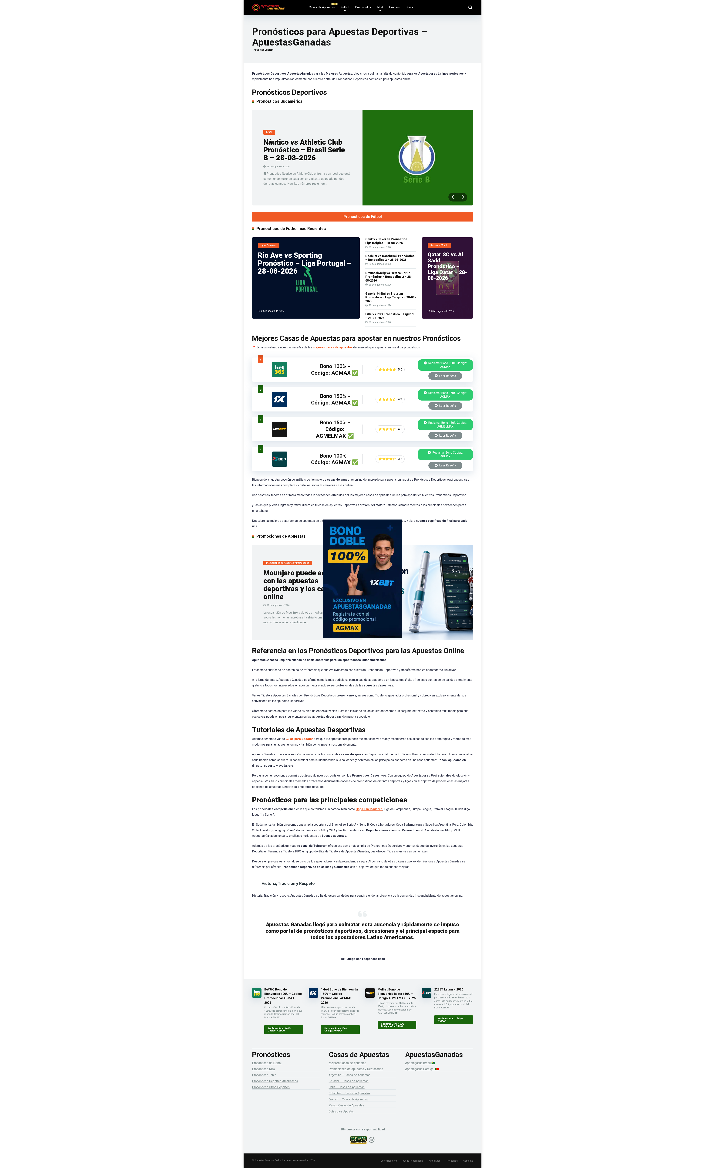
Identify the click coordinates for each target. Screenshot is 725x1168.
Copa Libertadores (369, 809)
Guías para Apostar (299, 739)
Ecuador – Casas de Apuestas (349, 1081)
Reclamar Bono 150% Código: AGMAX (447, 394)
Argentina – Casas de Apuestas (349, 1075)
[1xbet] (362, 584)
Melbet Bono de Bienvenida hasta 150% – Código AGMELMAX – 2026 (397, 994)
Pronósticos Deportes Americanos (275, 1081)
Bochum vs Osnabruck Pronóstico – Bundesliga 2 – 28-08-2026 (390, 258)
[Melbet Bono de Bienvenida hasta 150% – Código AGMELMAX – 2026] (279, 436)
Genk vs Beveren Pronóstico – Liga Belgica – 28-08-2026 (387, 241)
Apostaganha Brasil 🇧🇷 (420, 1063)
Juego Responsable (413, 1161)
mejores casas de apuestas (332, 347)
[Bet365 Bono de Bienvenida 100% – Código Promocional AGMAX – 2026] (279, 376)
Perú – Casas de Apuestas (346, 1105)
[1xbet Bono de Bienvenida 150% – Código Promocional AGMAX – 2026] (279, 406)
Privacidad (452, 1161)
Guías (409, 7)
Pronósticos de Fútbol (362, 216)
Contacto (468, 1161)
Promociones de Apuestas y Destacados (356, 1069)
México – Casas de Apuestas (348, 1099)
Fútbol (345, 7)
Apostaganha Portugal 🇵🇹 (422, 1069)
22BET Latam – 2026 (448, 989)
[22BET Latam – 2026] (279, 465)
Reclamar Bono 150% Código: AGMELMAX (447, 424)
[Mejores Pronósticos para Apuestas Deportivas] (268, 6)
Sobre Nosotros (389, 1161)
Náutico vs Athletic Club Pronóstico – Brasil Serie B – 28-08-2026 (304, 150)
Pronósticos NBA (263, 1069)
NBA (380, 7)
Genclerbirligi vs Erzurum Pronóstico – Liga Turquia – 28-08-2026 (390, 297)
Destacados (363, 7)
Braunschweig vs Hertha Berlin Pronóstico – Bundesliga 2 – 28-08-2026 (388, 276)
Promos (394, 7)
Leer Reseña (447, 376)
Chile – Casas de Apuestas (347, 1087)
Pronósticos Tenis (264, 1075)
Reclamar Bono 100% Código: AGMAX (447, 365)
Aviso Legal (435, 1161)
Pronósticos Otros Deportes (271, 1087)
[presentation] (453, 197)
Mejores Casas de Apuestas (347, 1063)
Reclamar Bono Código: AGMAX (447, 454)
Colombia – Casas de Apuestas (349, 1093)
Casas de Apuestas (322, 7)
